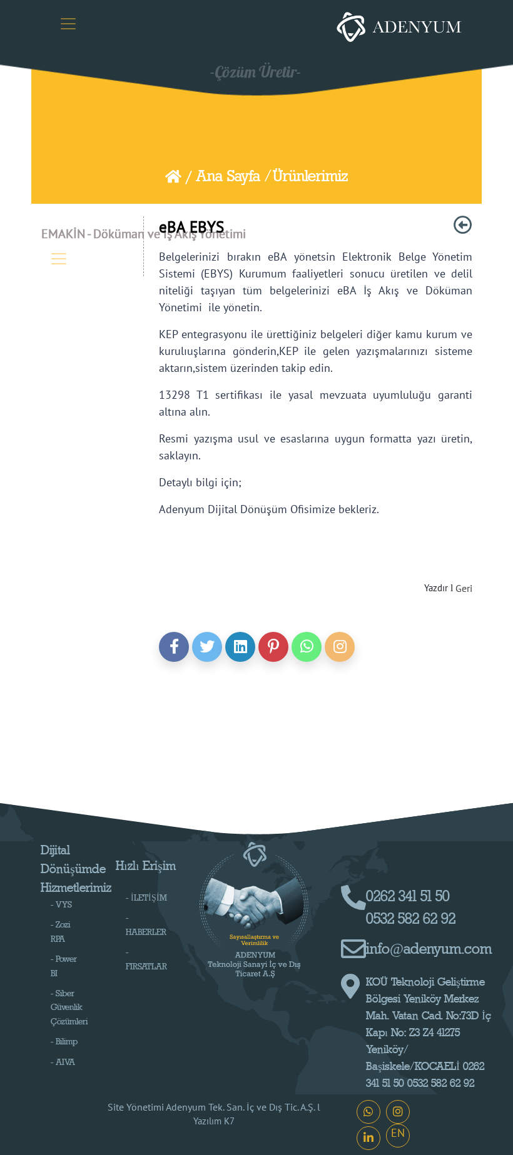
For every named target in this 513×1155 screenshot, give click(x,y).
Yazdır (436, 588)
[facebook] (174, 647)
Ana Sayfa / (233, 176)
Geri (463, 588)
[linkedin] (240, 647)
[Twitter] (207, 647)
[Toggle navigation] (68, 23)
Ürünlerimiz (310, 176)
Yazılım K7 (214, 1121)
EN (398, 1133)
